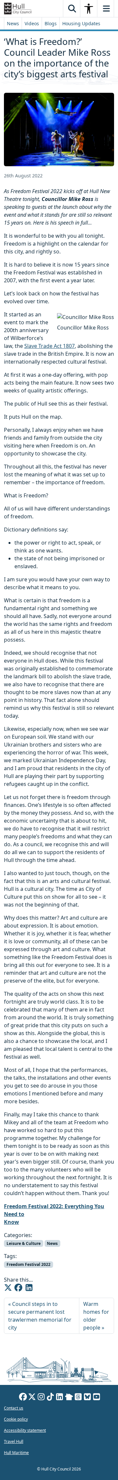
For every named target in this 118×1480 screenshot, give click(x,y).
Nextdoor (69, 1398)
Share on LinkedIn (29, 1287)
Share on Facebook (18, 1287)
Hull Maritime (16, 1452)
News (13, 23)
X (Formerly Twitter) (32, 1398)
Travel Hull (13, 1441)
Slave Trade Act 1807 (49, 346)
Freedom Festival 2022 (28, 1264)
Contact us (13, 1408)
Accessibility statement (25, 1430)
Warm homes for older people (96, 1315)
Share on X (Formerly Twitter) (8, 1287)
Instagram (41, 1398)
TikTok (50, 1398)
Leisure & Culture (24, 1243)
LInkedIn (60, 1398)
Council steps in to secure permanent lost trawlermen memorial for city (39, 1315)
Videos (32, 23)
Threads (78, 1398)
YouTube (97, 1398)
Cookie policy (16, 1419)
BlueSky (87, 1398)
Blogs (51, 23)
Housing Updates (81, 23)
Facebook (23, 1398)
